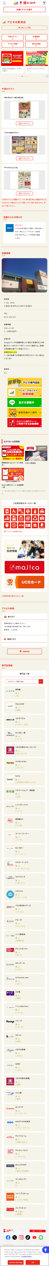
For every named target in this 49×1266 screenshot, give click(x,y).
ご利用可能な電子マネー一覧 (13, 596)
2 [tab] (24, 76)
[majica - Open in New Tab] (24, 567)
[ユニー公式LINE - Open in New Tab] (41, 1238)
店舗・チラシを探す (24, 9)
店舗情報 (36, 36)
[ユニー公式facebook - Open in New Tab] (8, 1238)
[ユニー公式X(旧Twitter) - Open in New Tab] (14, 1238)
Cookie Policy (26, 1256)
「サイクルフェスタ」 (11, 167)
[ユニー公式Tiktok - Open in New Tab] (28, 1238)
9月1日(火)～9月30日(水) (13, 97)
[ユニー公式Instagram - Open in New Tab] (21, 1238)
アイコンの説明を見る (14, 531)
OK (33, 1262)
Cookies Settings (15, 1262)
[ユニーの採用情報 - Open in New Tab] (24, 549)
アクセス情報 (13, 44)
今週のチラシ (13, 36)
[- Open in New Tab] (44, 3)
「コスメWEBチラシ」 (11, 132)
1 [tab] (22, 76)
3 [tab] (26, 76)
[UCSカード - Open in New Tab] (24, 582)
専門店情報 (36, 44)
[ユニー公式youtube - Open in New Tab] (34, 1238)
